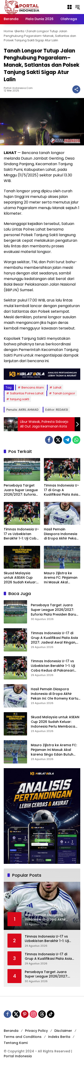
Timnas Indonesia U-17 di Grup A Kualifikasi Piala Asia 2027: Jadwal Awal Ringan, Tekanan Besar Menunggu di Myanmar (61, 490)
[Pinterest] (24, 1014)
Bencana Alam (32, 387)
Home (8, 31)
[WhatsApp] (76, 440)
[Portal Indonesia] (22, 6)
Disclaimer (63, 1030)
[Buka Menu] (69, 7)
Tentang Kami (16, 1042)
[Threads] (42, 1014)
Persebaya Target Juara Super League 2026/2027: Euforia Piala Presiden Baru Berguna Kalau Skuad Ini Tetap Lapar (21, 490)
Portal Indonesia (18, 1056)
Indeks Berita (59, 1036)
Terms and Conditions (23, 1036)
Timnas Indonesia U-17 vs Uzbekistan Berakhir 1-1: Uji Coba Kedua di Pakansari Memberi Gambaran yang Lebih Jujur (21, 534)
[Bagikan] (76, 89)
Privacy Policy (36, 1030)
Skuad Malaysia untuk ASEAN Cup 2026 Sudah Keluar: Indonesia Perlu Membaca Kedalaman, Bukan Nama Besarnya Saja (21, 578)
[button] (77, 7)
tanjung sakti (19, 399)
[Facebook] (49, 440)
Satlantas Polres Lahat (26, 393)
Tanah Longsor (64, 393)
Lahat (57, 387)
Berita (19, 31)
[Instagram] (33, 1014)
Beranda (11, 1030)
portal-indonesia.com (18, 88)
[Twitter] (58, 440)
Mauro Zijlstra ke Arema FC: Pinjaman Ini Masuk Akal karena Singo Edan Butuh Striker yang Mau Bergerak (60, 578)
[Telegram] (67, 440)
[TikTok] (50, 1014)
